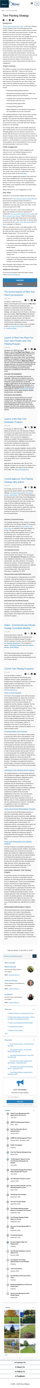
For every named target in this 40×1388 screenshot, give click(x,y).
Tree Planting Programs (16, 1026)
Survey (20, 284)
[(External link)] (34, 956)
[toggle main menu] (31, 3)
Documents (8, 1040)
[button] (4, 20)
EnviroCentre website (27, 388)
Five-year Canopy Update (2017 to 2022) (22, 214)
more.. (6, 1033)
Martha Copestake (10, 966)
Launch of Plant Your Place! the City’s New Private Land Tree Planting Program (18, 340)
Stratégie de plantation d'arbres (13, 956)
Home (2, 10)
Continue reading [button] (11, 328)
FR (37, 4)
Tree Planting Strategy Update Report (24, 198)
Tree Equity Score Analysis (13, 216)
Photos (8, 1307)
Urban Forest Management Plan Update (21, 1022)
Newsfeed (20, 280)
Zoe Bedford (8, 994)
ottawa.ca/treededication (21, 469)
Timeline (7, 1110)
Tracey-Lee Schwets (11, 980)
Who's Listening (10, 962)
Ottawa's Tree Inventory (16, 1030)
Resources (8, 1009)
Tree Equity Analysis (16, 493)
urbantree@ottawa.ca (13, 274)
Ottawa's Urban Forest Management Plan (21, 1013)
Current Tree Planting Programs (18, 668)
